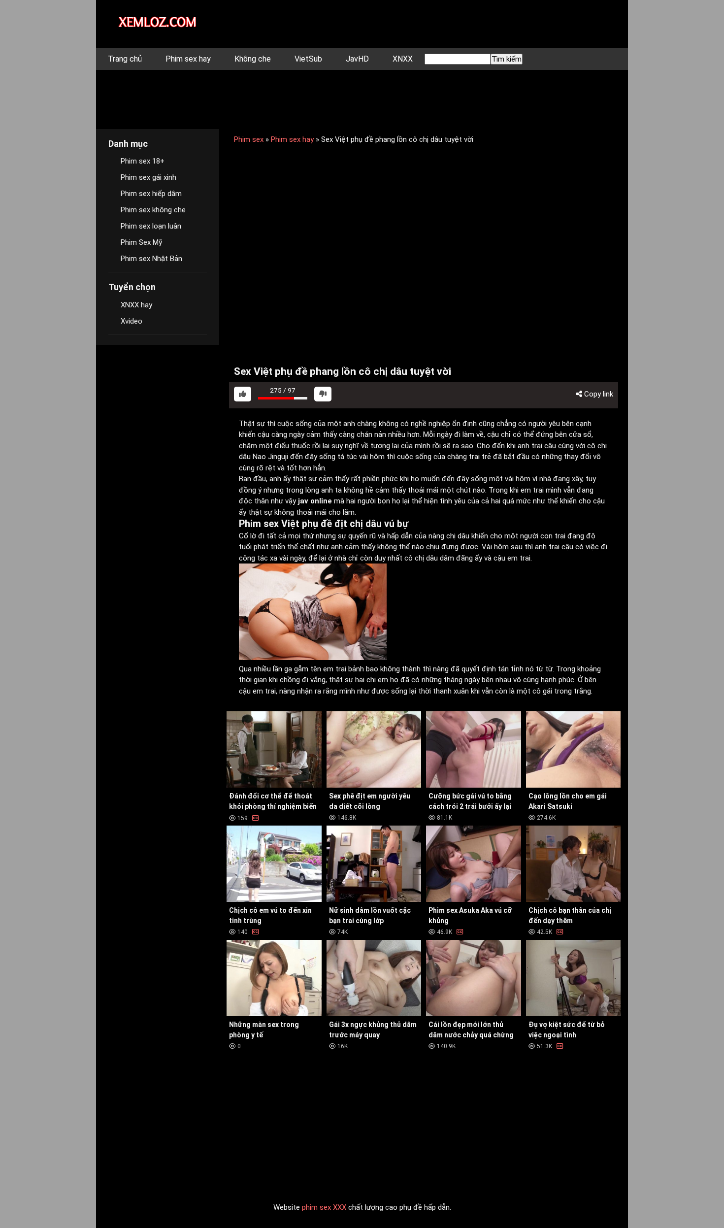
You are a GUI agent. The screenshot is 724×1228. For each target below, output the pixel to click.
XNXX (403, 59)
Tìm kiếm (507, 59)
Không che (252, 59)
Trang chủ (125, 59)
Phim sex (248, 139)
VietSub (308, 59)
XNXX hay (136, 304)
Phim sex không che (153, 209)
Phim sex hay (188, 59)
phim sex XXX (324, 1207)
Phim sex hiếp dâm (151, 193)
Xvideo (131, 321)
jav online (315, 501)
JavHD (357, 59)
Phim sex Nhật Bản (151, 258)
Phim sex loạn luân (151, 226)
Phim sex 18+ (143, 161)
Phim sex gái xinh (148, 177)
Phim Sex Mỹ (141, 242)
